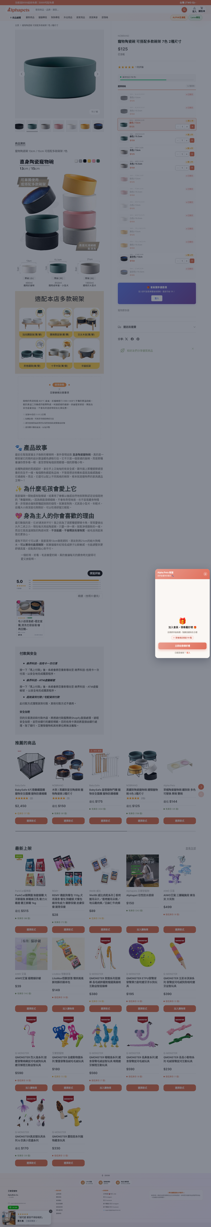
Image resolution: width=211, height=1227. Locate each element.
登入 (188, 652)
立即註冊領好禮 (182, 645)
